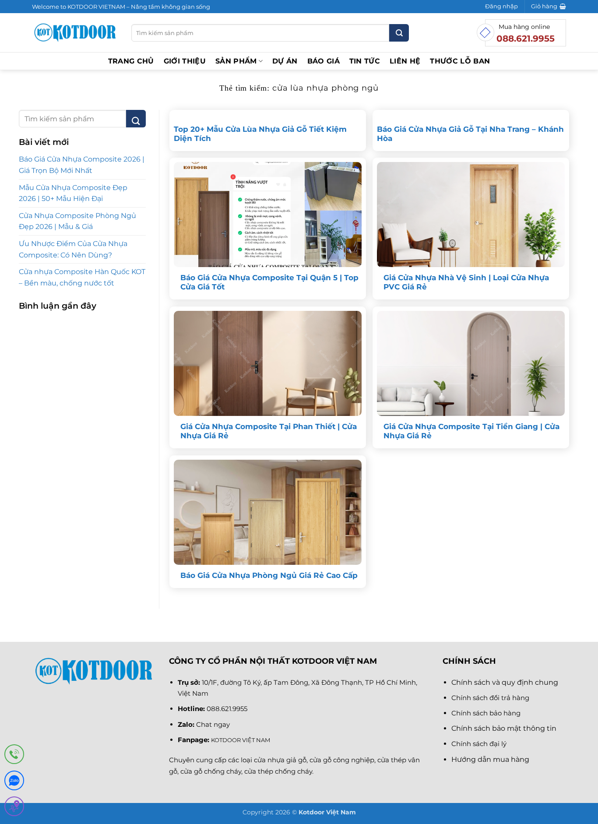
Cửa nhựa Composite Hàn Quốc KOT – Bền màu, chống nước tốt (82, 277)
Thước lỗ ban (460, 61)
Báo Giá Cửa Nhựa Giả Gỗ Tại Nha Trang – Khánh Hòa (470, 134)
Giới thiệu (185, 61)
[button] (501, 6)
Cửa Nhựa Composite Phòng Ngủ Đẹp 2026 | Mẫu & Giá (77, 221)
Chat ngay (213, 724)
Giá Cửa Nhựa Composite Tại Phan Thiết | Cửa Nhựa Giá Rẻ (268, 431)
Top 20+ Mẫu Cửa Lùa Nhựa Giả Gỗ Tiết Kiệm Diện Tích (260, 134)
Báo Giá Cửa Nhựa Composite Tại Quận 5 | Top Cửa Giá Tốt (269, 282)
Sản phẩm (236, 61)
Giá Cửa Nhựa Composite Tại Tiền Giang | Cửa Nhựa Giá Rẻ (471, 431)
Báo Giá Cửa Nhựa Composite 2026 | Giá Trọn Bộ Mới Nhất (81, 165)
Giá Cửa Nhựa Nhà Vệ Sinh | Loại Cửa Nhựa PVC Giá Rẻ (466, 282)
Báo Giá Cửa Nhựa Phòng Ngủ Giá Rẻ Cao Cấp (269, 575)
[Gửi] (399, 33)
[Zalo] (14, 782)
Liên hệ (405, 61)
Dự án (285, 61)
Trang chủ (131, 61)
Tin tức (364, 61)
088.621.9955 (227, 708)
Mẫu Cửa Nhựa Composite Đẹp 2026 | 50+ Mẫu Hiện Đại (73, 193)
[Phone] (14, 756)
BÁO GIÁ (323, 61)
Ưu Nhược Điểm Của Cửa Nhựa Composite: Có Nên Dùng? (73, 249)
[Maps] (14, 808)
